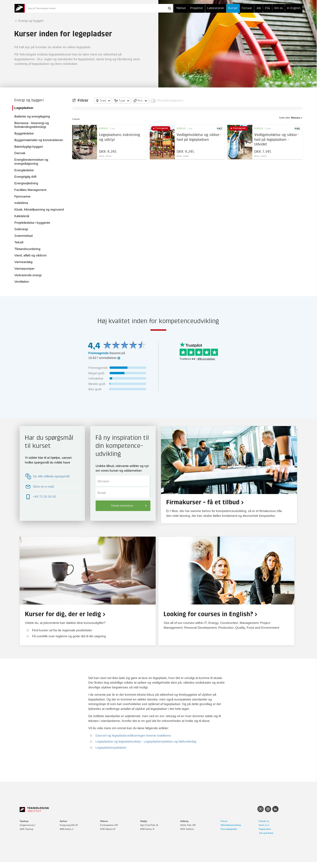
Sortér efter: (289, 117)
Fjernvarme (22, 196)
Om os (278, 8)
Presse (224, 821)
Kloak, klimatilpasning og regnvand (39, 209)
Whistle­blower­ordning (231, 825)
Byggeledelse (24, 133)
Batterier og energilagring (32, 116)
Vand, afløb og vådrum (30, 255)
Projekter (196, 8)
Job (258, 8)
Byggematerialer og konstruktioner (38, 140)
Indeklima (21, 203)
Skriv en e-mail (43, 486)
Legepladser (23, 108)
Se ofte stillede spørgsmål (51, 476)
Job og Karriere (266, 833)
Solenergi (21, 229)
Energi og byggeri (30, 20)
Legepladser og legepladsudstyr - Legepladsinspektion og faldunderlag (145, 741)
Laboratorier (215, 8)
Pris (140, 100)
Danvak (19, 153)
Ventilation (21, 281)
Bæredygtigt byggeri (28, 146)
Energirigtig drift (25, 176)
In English (293, 8)
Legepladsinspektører (110, 747)
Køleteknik (21, 216)
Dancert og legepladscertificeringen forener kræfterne (133, 735)
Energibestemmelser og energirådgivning (31, 161)
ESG (267, 8)
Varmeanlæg (23, 262)
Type (122, 100)
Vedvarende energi (27, 275)
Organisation (265, 829)
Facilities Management (30, 190)
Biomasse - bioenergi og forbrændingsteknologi (31, 125)
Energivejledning (26, 183)
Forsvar (247, 8)
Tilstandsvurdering (27, 249)
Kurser (233, 8)
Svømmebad (23, 235)
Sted (103, 100)
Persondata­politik (229, 829)
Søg (169, 8)
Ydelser (181, 8)
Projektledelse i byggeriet (32, 222)
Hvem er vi (264, 825)
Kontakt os (264, 821)
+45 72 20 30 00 (44, 496)
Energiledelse (24, 170)
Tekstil (18, 242)
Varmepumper (24, 268)
